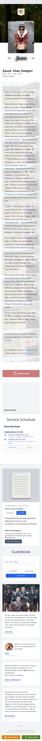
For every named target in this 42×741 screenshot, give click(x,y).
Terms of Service (26, 732)
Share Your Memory (13, 541)
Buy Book (21, 513)
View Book (10, 513)
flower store (28, 353)
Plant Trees (30, 447)
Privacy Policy (15, 732)
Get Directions (12, 447)
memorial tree (29, 350)
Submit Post (21, 576)
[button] (21, 598)
